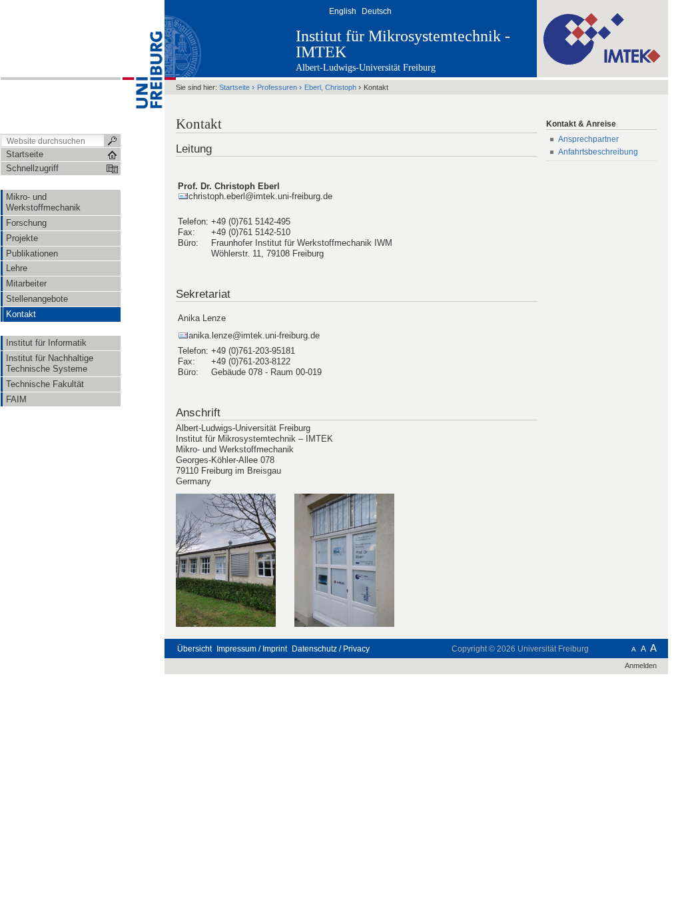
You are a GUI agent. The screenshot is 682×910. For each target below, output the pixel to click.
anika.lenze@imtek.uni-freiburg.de (254, 335)
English (342, 11)
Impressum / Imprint (251, 649)
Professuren (277, 87)
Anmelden (641, 666)
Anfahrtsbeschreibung (599, 152)
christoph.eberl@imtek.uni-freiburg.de (260, 196)
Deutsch (377, 11)
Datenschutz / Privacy (331, 649)
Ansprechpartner (588, 139)
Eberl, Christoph (330, 87)
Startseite (234, 87)
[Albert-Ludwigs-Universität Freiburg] (143, 66)
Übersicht (194, 649)
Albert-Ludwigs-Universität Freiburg (366, 68)
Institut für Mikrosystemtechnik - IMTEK (403, 44)
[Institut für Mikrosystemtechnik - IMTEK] (602, 38)
